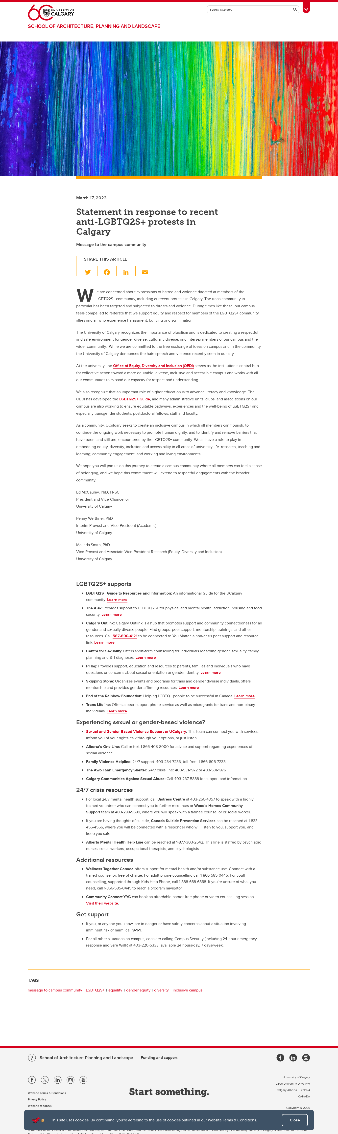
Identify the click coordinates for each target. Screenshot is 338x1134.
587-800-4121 (125, 636)
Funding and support (159, 1057)
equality (115, 990)
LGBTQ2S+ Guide (134, 399)
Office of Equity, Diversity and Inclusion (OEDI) (153, 366)
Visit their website (102, 903)
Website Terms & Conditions (232, 1120)
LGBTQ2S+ (95, 990)
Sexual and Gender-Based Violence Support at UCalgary (136, 731)
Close (295, 1120)
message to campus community (55, 990)
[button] (90, 271)
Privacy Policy (37, 1099)
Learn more (117, 599)
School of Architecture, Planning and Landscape (94, 26)
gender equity (138, 990)
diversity (161, 990)
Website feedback (40, 1106)
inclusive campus (187, 990)
